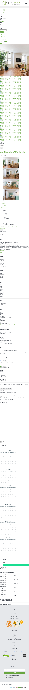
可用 (4, 562)
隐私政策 (14, 675)
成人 (1, 22)
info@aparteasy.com (14, 618)
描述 (2, 148)
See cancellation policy (6, 388)
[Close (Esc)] (0, 145)
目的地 (14, 635)
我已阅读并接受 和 (12, 675)
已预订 (4, 559)
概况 (18, 675)
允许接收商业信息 (9, 677)
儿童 (1, 28)
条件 (4, 10)
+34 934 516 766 (14, 616)
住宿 (4, 9)
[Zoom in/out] (3, 145)
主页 (14, 634)
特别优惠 (14, 642)
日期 (1, 18)
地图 (4, 12)
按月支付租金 (14, 638)
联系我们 (14, 645)
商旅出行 (14, 636)
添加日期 (2, 21)
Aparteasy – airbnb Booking (14, 639)
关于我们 (14, 613)
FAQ (14, 641)
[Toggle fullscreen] (2, 145)
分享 (2, 229)
